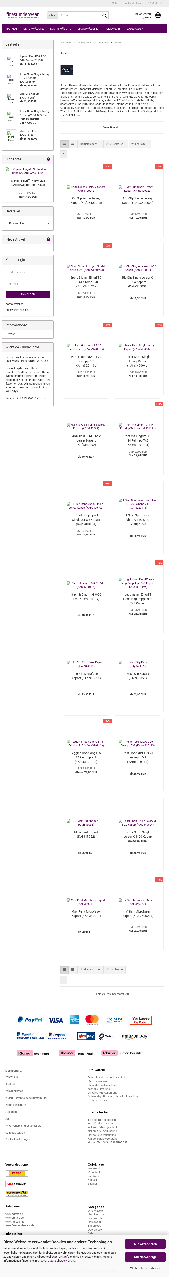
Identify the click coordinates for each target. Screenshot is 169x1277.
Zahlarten (11, 1111)
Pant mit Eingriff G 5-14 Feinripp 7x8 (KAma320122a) (138, 440)
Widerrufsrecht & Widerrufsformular (26, 1098)
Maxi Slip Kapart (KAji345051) (138, 676)
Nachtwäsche (60, 28)
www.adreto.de (14, 1214)
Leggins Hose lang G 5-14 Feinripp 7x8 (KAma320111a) (86, 757)
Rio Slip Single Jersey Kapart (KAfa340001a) (86, 200)
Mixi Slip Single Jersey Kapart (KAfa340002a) (138, 200)
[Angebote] (48, 159)
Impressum (12, 1077)
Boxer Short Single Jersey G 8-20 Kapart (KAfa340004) (137, 836)
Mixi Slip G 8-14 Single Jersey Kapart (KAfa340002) (86, 440)
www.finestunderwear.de (19, 1225)
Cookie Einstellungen (17, 1139)
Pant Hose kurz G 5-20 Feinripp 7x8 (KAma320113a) (86, 361)
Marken (11, 28)
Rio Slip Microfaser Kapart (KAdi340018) (86, 676)
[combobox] (90, 144)
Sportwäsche (87, 28)
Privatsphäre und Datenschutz (23, 1125)
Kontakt (10, 1084)
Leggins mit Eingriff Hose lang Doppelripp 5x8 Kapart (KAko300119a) (137, 599)
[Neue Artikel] (48, 239)
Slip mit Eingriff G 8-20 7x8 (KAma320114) (86, 597)
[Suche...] (104, 16)
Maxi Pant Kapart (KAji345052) (86, 834)
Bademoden (135, 28)
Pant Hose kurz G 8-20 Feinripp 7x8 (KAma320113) (138, 757)
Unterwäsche (33, 28)
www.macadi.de (14, 1221)
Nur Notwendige (145, 1257)
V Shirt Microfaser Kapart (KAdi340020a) (137, 914)
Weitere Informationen (145, 1268)
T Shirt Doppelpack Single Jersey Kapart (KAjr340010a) (86, 519)
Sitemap (10, 334)
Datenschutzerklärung (61, 1260)
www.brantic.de (14, 1217)
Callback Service (15, 1132)
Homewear (112, 28)
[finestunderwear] (22, 15)
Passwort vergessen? (18, 309)
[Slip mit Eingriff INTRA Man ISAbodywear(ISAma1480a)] (28, 171)
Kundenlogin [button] (134, 3)
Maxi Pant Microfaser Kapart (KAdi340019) (86, 914)
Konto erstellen (14, 303)
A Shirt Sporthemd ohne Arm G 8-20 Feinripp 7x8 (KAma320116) (137, 519)
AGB (7, 1119)
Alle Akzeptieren (145, 1244)
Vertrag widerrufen (16, 1104)
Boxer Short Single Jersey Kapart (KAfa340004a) (137, 361)
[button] (115, 3)
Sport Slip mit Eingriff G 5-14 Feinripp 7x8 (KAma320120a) (86, 282)
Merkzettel (157, 3)
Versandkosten (14, 1091)
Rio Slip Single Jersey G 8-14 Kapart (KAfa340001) (137, 282)
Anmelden (28, 294)
